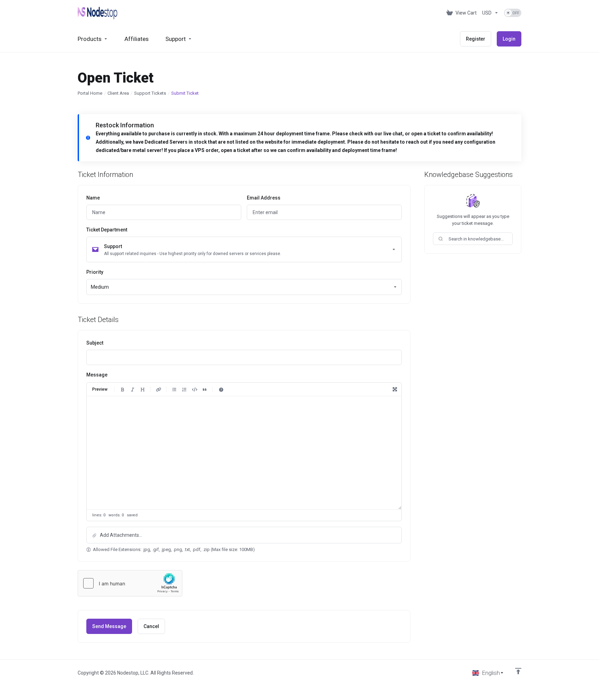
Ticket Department (106, 229)
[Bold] (122, 389)
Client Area (118, 93)
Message (96, 375)
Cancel (151, 626)
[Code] (194, 389)
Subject (94, 343)
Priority (94, 272)
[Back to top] (518, 671)
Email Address (263, 198)
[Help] (221, 389)
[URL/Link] (158, 389)
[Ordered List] (184, 389)
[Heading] (142, 389)
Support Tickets (150, 93)
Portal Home (90, 93)
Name (93, 198)
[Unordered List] (174, 389)
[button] (244, 535)
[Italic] (132, 389)
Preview (99, 389)
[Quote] (204, 389)
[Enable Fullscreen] (395, 389)
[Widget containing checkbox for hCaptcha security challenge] (130, 583)
